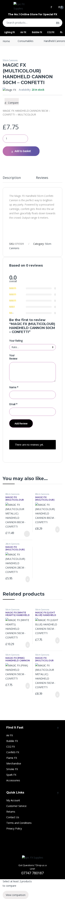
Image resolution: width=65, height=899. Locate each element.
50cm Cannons (10, 60)
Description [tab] (12, 178)
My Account (13, 800)
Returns (10, 811)
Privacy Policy (14, 828)
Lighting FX (9, 32)
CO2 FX (50, 32)
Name (13, 387)
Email (13, 404)
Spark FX (11, 774)
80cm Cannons (12, 494)
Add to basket (23, 151)
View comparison (15, 895)
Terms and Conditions (19, 823)
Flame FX (11, 758)
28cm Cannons (12, 543)
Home (6, 41)
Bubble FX (37, 32)
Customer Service (16, 806)
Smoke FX (12, 769)
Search (57, 23)
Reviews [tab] (42, 178)
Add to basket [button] (56, 529)
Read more (27, 534)
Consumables (25, 41)
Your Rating (15, 340)
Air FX (23, 32)
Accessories (13, 780)
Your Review (13, 357)
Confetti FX (12, 752)
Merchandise (13, 763)
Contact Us (12, 817)
